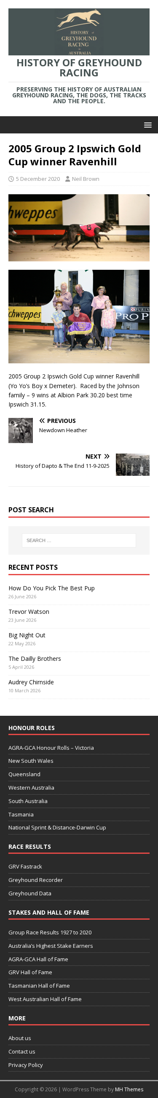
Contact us (21, 1051)
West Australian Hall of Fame (45, 999)
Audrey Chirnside (31, 682)
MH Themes (129, 1089)
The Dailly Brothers (34, 658)
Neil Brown (85, 179)
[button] (146, 124)
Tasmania (21, 814)
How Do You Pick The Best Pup (51, 588)
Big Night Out (27, 635)
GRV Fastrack (25, 866)
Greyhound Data (29, 893)
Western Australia (31, 787)
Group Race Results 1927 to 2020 (49, 932)
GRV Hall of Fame (30, 972)
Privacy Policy (25, 1065)
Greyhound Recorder (35, 880)
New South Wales (31, 760)
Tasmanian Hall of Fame (39, 985)
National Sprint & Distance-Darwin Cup (57, 827)
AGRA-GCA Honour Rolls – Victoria (51, 747)
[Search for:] (79, 540)
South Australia (28, 801)
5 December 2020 (38, 179)
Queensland (24, 774)
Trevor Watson (28, 612)
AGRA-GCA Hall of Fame (38, 959)
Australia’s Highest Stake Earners (50, 945)
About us (19, 1038)
